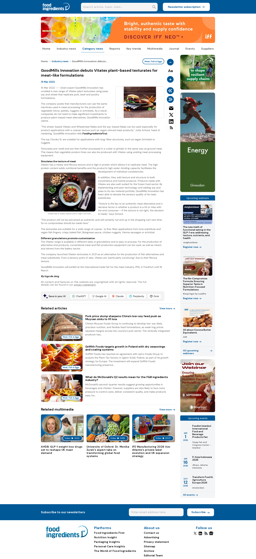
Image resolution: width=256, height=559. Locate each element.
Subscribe (198, 512)
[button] (79, 296)
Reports (114, 48)
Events (190, 48)
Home (46, 48)
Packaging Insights (107, 542)
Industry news (66, 48)
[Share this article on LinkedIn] (171, 122)
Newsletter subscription (184, 7)
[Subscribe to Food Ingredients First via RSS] (171, 129)
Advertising (151, 537)
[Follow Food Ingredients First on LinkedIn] (200, 535)
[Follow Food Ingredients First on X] (195, 535)
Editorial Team (153, 555)
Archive (149, 551)
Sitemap (149, 546)
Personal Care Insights (109, 546)
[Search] (154, 7)
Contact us (151, 532)
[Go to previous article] (171, 90)
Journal (174, 48)
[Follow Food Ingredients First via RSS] (206, 535)
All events (189, 494)
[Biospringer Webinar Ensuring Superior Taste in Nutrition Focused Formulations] (197, 411)
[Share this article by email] (171, 109)
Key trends (133, 48)
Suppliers (207, 48)
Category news (92, 48)
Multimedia (154, 48)
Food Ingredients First (109, 532)
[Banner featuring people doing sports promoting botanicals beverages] (197, 191)
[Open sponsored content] (128, 42)
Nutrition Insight (105, 537)
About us (152, 528)
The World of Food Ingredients (115, 551)
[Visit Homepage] (56, 12)
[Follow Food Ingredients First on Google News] (212, 535)
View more (166, 308)
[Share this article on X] (171, 115)
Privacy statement (156, 542)
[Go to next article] (171, 99)
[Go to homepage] (67, 537)
